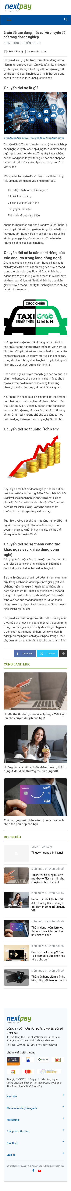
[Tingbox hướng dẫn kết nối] (16, 853)
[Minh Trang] (6, 51)
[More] (63, 653)
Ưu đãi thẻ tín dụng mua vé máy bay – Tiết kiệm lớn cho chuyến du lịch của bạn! (35, 716)
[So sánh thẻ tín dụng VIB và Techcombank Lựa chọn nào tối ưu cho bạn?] (16, 953)
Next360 (12, 1096)
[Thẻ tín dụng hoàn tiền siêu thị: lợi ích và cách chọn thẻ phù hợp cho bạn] (35, 797)
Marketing (13, 1119)
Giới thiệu (12, 1143)
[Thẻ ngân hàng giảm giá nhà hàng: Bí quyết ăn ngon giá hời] (16, 977)
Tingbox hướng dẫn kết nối (47, 852)
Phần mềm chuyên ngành (22, 1108)
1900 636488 (22, 1044)
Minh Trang (16, 51)
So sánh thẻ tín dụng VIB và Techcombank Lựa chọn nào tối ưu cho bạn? (48, 956)
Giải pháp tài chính (18, 1131)
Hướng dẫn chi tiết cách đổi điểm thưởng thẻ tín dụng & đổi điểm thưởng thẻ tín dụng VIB (35, 769)
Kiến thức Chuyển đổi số (22, 43)
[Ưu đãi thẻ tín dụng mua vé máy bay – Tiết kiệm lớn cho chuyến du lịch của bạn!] (35, 691)
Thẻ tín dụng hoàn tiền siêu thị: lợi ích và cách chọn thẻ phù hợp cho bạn (34, 822)
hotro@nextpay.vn (48, 1044)
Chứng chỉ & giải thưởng (21, 1052)
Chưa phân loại (41, 846)
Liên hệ (11, 1154)
